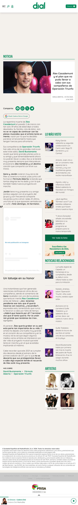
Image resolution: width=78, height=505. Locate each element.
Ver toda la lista (59, 238)
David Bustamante (12, 371)
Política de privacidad (58, 476)
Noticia (8, 56)
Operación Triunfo (22, 373)
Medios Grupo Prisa (39, 492)
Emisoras (25, 476)
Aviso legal (35, 476)
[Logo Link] (39, 5)
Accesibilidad (45, 476)
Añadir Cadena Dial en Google (18, 116)
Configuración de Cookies (43, 478)
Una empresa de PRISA (39, 487)
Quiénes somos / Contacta (11, 476)
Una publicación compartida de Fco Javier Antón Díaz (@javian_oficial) (27, 270)
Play (73, 501)
